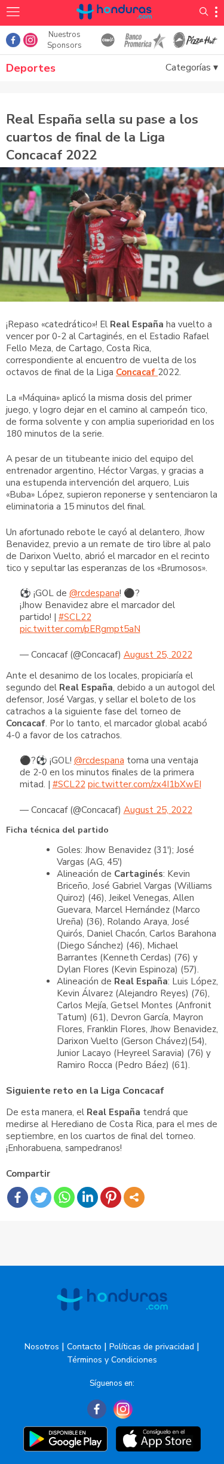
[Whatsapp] (64, 1197)
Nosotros (41, 1346)
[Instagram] (123, 1409)
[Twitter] (40, 1197)
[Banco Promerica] (144, 40)
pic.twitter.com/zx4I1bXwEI (144, 784)
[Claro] (107, 40)
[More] (134, 1197)
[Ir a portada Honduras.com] (114, 25)
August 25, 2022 (158, 655)
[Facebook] (17, 1197)
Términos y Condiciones (112, 1359)
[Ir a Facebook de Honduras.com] (13, 40)
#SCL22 (75, 617)
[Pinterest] (110, 1197)
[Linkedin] (87, 1197)
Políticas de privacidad (151, 1346)
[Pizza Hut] (195, 40)
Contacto (84, 1346)
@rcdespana (94, 593)
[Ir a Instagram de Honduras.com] (30, 40)
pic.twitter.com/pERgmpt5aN (80, 629)
